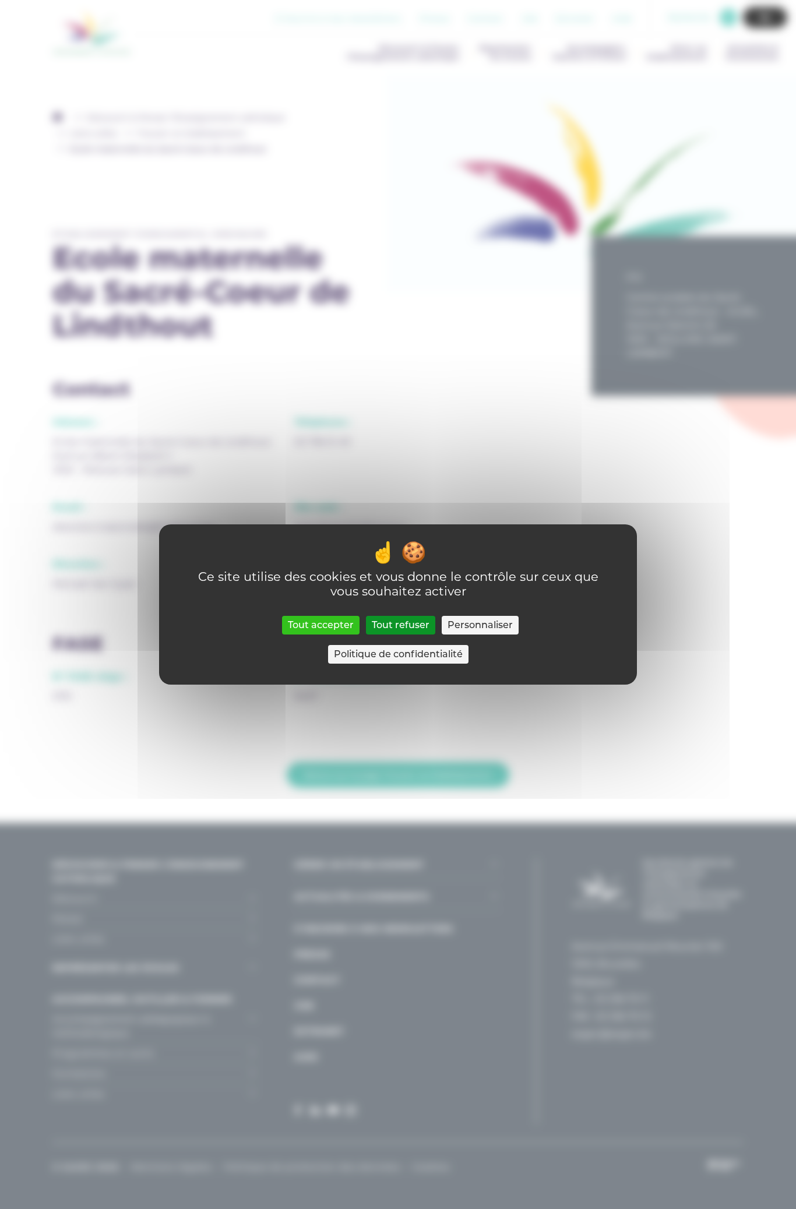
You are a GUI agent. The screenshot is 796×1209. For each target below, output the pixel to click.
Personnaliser (480, 624)
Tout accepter (321, 624)
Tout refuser (400, 624)
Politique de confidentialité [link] (398, 654)
